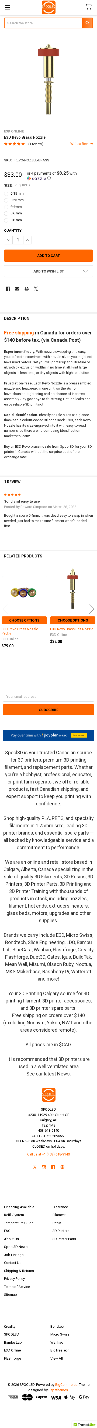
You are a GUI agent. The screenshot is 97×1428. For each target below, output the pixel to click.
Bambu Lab (13, 1342)
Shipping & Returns (19, 1271)
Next (91, 609)
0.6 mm (16, 213)
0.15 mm (17, 193)
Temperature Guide (18, 1223)
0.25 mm (17, 200)
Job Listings (13, 1255)
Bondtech (57, 1326)
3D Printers (61, 1231)
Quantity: (13, 230)
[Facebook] (8, 289)
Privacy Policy (14, 1279)
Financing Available (19, 1207)
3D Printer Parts (64, 1239)
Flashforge (12, 1358)
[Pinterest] (62, 1167)
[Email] (17, 289)
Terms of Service (17, 1287)
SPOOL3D (11, 1334)
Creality (9, 1326)
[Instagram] (44, 1167)
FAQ (7, 1231)
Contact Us (12, 1263)
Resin (57, 1223)
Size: (17, 185)
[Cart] (89, 7)
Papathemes (58, 1390)
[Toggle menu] (7, 7)
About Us (11, 1239)
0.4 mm (16, 207)
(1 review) (35, 144)
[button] (60, 176)
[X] (36, 289)
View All (56, 1358)
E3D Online (12, 1350)
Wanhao (56, 1342)
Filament (59, 1215)
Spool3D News (15, 1247)
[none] (48, 79)
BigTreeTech (60, 1350)
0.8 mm (16, 220)
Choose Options (24, 620)
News (63, 1074)
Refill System (14, 1215)
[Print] (26, 289)
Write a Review (81, 144)
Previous (5, 609)
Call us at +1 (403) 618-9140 (48, 1154)
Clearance (60, 1207)
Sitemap (10, 1295)
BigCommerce (66, 1385)
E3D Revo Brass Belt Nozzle (71, 629)
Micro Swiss (60, 1334)
